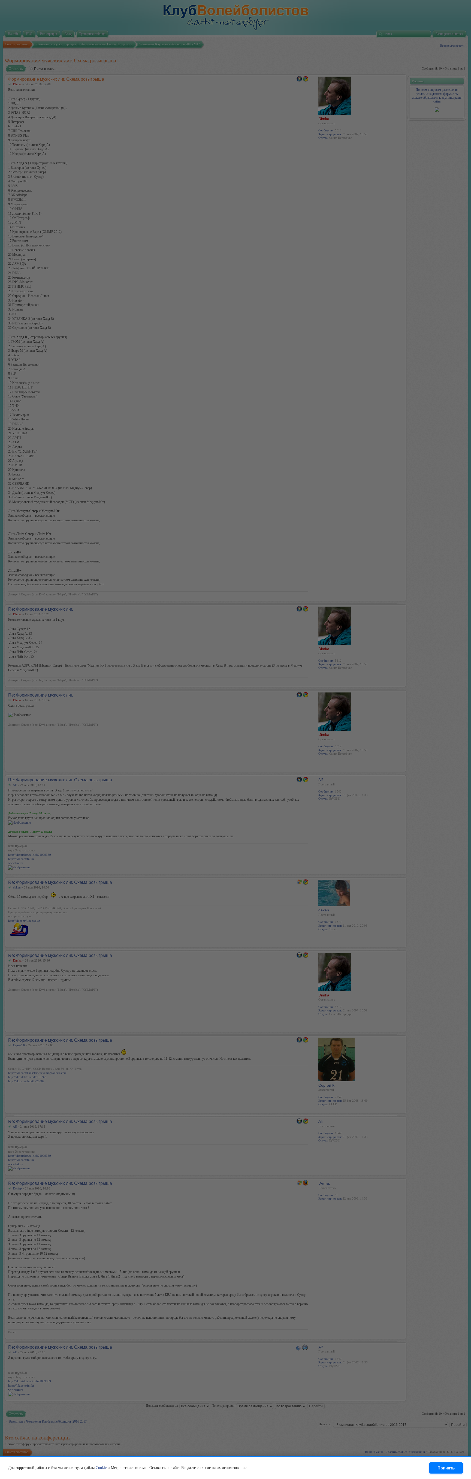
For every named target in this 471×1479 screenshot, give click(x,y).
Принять (446, 1468)
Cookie (101, 1468)
